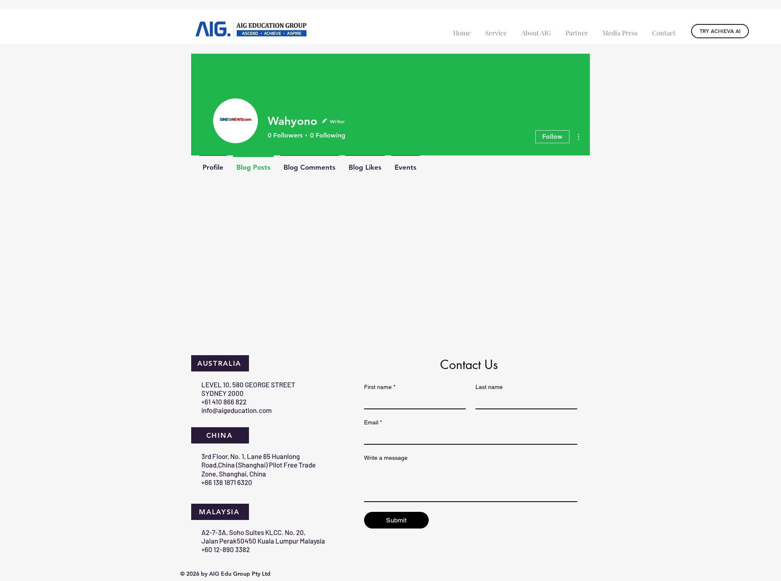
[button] (496, 29)
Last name (489, 387)
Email (373, 422)
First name (379, 387)
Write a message (386, 457)
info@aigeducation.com (236, 410)
